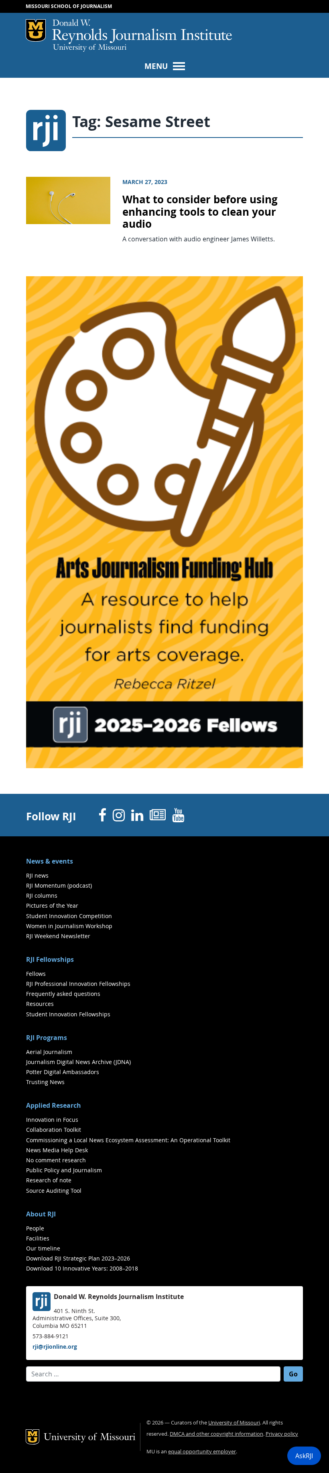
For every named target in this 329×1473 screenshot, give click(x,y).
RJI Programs (46, 1037)
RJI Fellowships (50, 959)
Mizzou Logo (36, 30)
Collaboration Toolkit (53, 1129)
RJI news (37, 875)
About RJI (41, 1214)
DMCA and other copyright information (216, 1434)
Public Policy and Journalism (64, 1170)
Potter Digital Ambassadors (62, 1072)
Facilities (37, 1238)
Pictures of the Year (52, 905)
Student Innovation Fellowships (68, 1014)
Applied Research (53, 1105)
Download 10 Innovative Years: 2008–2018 (82, 1268)
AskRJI (304, 1455)
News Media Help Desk (57, 1150)
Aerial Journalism (49, 1052)
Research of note (48, 1180)
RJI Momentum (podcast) (59, 885)
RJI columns (41, 895)
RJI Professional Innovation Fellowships (78, 983)
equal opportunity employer (202, 1451)
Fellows (36, 973)
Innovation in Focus (52, 1119)
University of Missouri (89, 48)
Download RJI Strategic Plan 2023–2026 (78, 1258)
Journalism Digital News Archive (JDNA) (78, 1062)
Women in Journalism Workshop (69, 926)
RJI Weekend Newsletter (58, 936)
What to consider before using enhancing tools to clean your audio (200, 211)
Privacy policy (282, 1434)
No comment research (56, 1160)
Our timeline (43, 1248)
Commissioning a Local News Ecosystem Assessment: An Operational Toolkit (128, 1140)
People (35, 1228)
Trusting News (45, 1082)
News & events (49, 861)
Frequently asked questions (63, 994)
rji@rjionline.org (54, 1346)
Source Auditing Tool (53, 1190)
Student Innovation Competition (69, 916)
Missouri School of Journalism (69, 6)
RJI (142, 31)
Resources (40, 1004)
